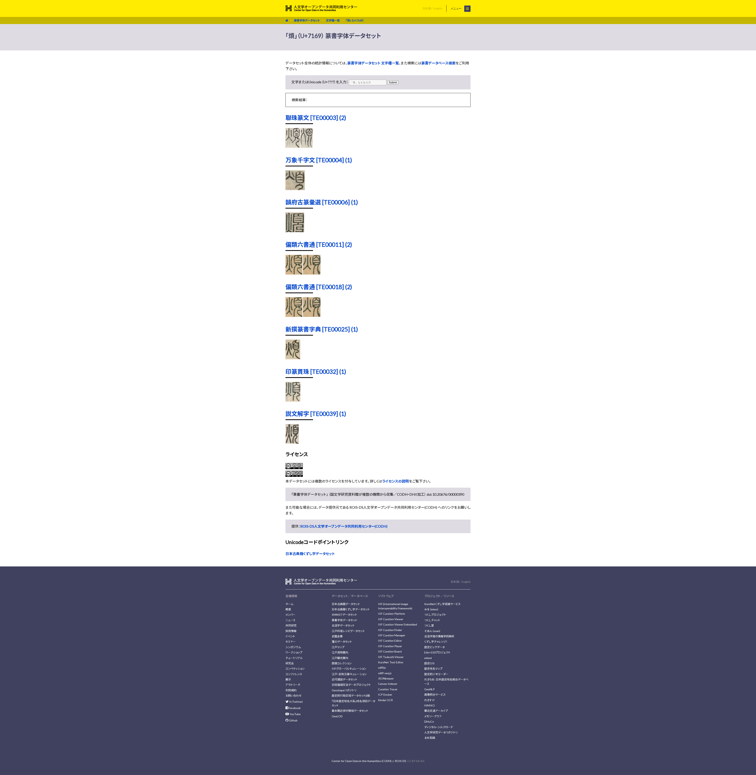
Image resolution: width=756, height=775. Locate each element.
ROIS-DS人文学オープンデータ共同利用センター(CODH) (343, 526)
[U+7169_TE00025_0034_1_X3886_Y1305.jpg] (292, 358)
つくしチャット (432, 620)
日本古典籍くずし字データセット (310, 553)
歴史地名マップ (433, 668)
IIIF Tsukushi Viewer (391, 657)
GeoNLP (429, 689)
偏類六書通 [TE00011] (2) (318, 244)
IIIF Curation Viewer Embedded (397, 624)
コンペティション (295, 668)
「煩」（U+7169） (355, 20)
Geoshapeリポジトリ (344, 690)
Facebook (294, 708)
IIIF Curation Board (390, 651)
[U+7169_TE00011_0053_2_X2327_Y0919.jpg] (293, 273)
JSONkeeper (386, 678)
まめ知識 (429, 737)
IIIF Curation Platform (391, 613)
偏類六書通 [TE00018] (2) (318, 286)
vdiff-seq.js (385, 673)
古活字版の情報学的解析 (439, 636)
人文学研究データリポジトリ (441, 732)
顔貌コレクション (342, 663)
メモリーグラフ (432, 716)
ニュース (290, 620)
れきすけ (429, 700)
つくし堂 (429, 625)
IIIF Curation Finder (390, 630)
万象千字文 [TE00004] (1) (318, 159)
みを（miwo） (431, 609)
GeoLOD (337, 716)
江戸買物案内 (340, 652)
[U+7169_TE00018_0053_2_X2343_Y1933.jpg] (312, 315)
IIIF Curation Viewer (390, 619)
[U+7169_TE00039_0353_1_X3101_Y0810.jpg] (292, 442)
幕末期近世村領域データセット (350, 710)
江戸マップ (338, 647)
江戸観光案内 (340, 658)
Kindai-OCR (385, 700)
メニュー (456, 8)
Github (292, 720)
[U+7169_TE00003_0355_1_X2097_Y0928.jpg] (292, 146)
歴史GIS (429, 663)
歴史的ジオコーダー (436, 674)
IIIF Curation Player (390, 646)
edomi (428, 658)
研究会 (289, 663)
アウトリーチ (292, 684)
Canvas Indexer (387, 683)
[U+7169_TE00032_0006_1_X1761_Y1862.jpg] (292, 400)
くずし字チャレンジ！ (435, 641)
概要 (288, 609)
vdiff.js (382, 667)
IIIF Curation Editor (390, 640)
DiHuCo (429, 721)
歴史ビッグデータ (434, 647)
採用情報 (290, 631)
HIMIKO (429, 705)
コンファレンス (293, 674)
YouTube (295, 714)
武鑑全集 (337, 636)
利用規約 (290, 690)
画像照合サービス (435, 694)
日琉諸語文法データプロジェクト (351, 684)
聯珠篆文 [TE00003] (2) (315, 117)
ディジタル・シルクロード (438, 727)
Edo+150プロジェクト (437, 652)
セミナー (290, 641)
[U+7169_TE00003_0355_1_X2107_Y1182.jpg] (306, 146)
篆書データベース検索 (438, 63)
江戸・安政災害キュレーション (349, 674)
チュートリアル (294, 658)
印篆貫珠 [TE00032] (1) (315, 371)
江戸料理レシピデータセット (348, 631)
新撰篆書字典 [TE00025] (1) (321, 329)
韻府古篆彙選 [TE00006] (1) (321, 202)
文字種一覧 (333, 20)
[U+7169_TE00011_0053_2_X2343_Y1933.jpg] (312, 273)
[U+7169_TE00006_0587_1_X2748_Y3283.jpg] (294, 231)
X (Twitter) (296, 701)
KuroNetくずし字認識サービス (442, 604)
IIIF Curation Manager (391, 635)
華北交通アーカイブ (436, 710)
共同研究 (290, 625)
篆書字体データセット (307, 20)
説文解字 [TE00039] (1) (315, 413)
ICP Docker (385, 694)
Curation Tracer (387, 689)
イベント (290, 636)
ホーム (289, 604)
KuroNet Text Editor (390, 662)
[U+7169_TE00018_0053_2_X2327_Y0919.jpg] (293, 315)
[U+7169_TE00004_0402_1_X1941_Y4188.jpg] (295, 189)
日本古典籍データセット (346, 604)
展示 (288, 679)
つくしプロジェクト (435, 614)
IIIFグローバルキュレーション (349, 668)
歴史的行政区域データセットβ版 (351, 695)
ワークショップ (293, 652)
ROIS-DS (400, 761)
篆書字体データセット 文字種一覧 (373, 63)
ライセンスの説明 (395, 481)
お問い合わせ (293, 695)
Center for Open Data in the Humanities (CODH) (361, 761)
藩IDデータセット (342, 641)
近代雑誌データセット (344, 679)
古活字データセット (343, 625)
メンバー (290, 614)
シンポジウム (293, 647)
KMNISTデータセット (344, 614)
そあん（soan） (432, 631)
